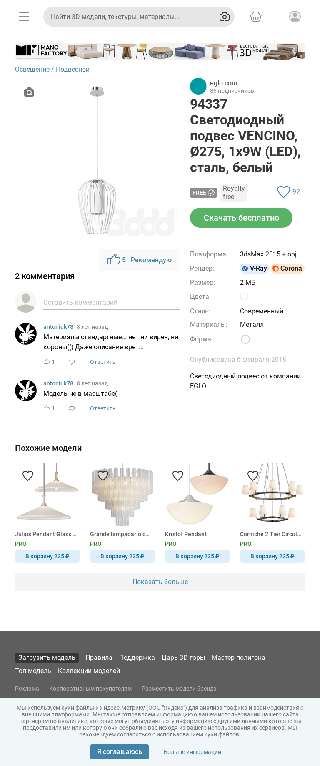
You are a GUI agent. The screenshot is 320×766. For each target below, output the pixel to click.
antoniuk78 (58, 326)
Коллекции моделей (89, 671)
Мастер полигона (238, 658)
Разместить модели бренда (179, 688)
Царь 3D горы (183, 658)
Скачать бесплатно (241, 218)
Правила (98, 658)
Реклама (27, 688)
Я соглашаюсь (119, 752)
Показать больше (160, 582)
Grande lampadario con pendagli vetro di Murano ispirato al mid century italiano (121, 534)
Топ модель (33, 671)
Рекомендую (147, 260)
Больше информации (192, 752)
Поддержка (137, 658)
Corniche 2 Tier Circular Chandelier (271, 534)
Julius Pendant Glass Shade (46, 534)
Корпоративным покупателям (90, 688)
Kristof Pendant (186, 534)
